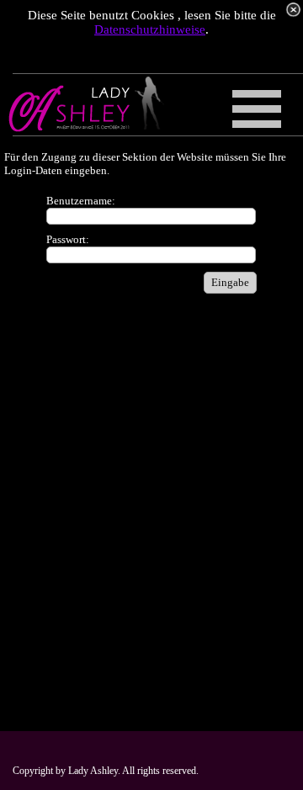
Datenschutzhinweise (149, 29)
